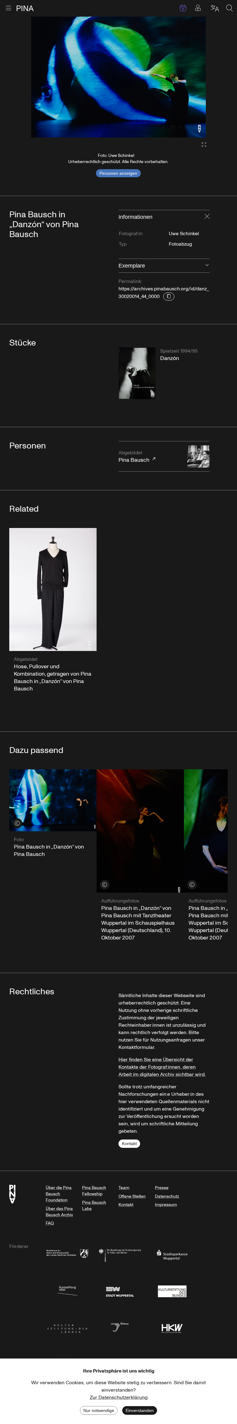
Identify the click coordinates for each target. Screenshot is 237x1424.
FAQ (50, 1223)
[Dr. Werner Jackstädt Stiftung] (119, 1327)
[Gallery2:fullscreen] (201, 145)
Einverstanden (140, 1410)
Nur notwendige (98, 1410)
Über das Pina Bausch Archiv (59, 1212)
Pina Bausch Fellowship (94, 1191)
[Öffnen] (207, 266)
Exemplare (131, 266)
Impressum (166, 1205)
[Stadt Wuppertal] (119, 1291)
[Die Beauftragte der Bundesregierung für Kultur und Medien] (119, 1254)
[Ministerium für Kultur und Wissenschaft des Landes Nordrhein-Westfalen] (67, 1254)
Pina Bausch (133, 456)
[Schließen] (207, 217)
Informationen (135, 217)
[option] (118, 77)
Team (123, 1188)
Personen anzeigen (118, 173)
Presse (161, 1188)
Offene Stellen (132, 1196)
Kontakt (129, 1144)
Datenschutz (167, 1196)
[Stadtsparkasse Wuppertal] (172, 1254)
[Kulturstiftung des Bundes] (172, 1291)
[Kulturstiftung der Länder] (67, 1327)
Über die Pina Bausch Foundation (59, 1194)
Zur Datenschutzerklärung (119, 1397)
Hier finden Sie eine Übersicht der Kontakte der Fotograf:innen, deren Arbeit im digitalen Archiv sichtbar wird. (162, 1067)
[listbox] (118, 77)
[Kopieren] (168, 297)
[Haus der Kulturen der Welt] (172, 1327)
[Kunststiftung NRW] (67, 1291)
